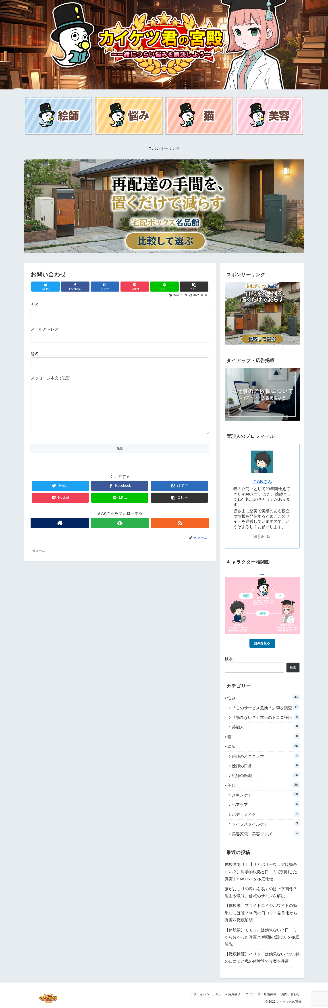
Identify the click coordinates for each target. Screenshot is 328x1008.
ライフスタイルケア (265, 824)
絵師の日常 (265, 765)
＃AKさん (262, 481)
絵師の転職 (265, 775)
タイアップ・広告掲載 (260, 994)
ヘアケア (265, 804)
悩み (262, 697)
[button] (194, 287)
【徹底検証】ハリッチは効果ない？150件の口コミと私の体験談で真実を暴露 (262, 958)
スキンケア (265, 794)
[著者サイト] (60, 523)
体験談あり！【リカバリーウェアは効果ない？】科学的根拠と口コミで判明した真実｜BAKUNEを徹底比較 (261, 871)
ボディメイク (265, 814)
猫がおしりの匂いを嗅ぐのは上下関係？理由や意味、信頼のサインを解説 (261, 892)
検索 (229, 658)
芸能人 (265, 726)
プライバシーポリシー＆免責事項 (217, 994)
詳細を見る (262, 643)
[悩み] (128, 115)
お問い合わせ (290, 994)
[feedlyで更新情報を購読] (120, 523)
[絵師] (58, 115)
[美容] (269, 115)
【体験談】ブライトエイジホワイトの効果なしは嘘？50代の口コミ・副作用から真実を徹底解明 (261, 912)
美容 (262, 785)
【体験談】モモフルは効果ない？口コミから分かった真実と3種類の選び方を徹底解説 (262, 937)
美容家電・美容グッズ (265, 833)
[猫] (199, 115)
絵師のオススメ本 (265, 756)
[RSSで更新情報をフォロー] (180, 523)
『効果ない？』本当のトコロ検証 (265, 717)
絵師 (262, 746)
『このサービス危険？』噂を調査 (265, 707)
